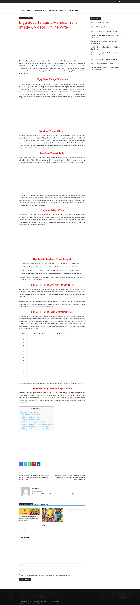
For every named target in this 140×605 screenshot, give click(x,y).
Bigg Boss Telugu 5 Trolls (31, 417)
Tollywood (30, 17)
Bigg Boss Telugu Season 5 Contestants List (37, 426)
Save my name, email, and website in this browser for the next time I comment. (45, 575)
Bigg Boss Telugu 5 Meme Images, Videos (36, 429)
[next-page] (23, 530)
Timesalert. (23, 403)
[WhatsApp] (30, 464)
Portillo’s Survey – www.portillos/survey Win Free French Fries (106, 36)
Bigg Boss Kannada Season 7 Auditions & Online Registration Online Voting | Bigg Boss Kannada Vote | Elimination (70, 477)
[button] (118, 10)
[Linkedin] (38, 464)
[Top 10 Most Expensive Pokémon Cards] (52, 515)
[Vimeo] (117, 1)
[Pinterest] (34, 464)
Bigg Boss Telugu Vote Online (36, 307)
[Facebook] (109, 1)
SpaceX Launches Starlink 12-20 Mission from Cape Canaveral (105, 68)
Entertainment (23, 17)
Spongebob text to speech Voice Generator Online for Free (104, 42)
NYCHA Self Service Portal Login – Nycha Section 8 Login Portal (106, 48)
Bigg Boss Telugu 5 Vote (31, 419)
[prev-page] (20, 530)
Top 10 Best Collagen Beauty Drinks (102, 64)
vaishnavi (23, 31)
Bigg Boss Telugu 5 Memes (29, 412)
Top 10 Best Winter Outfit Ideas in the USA (104, 59)
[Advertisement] (52, 46)
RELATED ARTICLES (26, 504)
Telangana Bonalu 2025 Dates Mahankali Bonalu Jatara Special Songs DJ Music (28, 518)
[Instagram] (112, 1)
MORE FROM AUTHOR (41, 504)
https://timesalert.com (38, 491)
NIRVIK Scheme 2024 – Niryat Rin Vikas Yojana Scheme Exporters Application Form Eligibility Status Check (34, 477)
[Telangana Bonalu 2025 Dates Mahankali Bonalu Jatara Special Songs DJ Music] (29, 511)
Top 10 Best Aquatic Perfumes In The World (104, 31)
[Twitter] (114, 1)
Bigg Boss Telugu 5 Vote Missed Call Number (37, 424)
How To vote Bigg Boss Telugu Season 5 (36, 422)
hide (40, 408)
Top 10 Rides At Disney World (100, 22)
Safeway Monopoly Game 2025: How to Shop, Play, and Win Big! (105, 54)
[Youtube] (120, 1)
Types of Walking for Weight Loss (101, 27)
